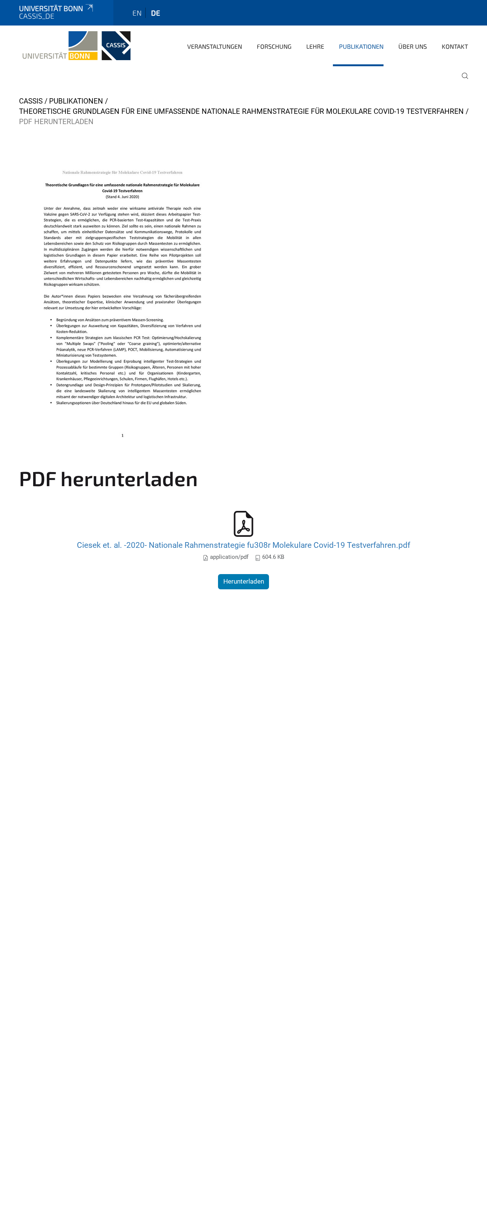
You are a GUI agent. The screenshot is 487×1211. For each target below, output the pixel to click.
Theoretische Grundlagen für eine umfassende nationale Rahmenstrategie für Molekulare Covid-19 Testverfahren (241, 111)
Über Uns (412, 46)
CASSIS (31, 101)
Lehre (315, 46)
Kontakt (455, 46)
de (155, 12)
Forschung (274, 46)
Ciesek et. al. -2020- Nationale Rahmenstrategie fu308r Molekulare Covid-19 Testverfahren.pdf (243, 545)
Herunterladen (243, 581)
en (137, 12)
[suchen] (462, 81)
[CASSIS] (75, 45)
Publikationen (361, 46)
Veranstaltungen (214, 46)
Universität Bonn (51, 8)
